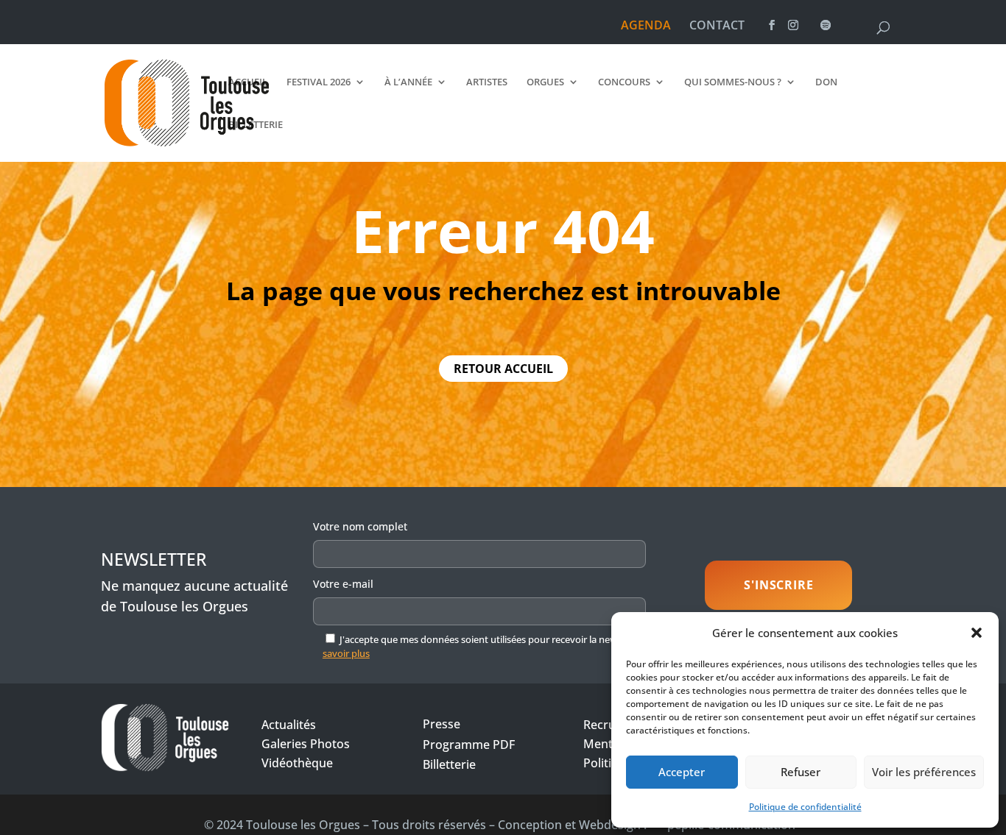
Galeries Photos (305, 744)
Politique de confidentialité (805, 806)
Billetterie (255, 125)
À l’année (408, 82)
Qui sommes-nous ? (732, 82)
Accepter (681, 771)
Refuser (800, 771)
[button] (976, 632)
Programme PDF (469, 744)
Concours (624, 82)
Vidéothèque (297, 763)
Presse (441, 724)
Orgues (545, 82)
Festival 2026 (318, 82)
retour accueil (503, 368)
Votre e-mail (343, 584)
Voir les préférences (924, 771)
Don (826, 82)
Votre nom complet (360, 526)
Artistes (486, 82)
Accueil (247, 82)
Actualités (288, 725)
